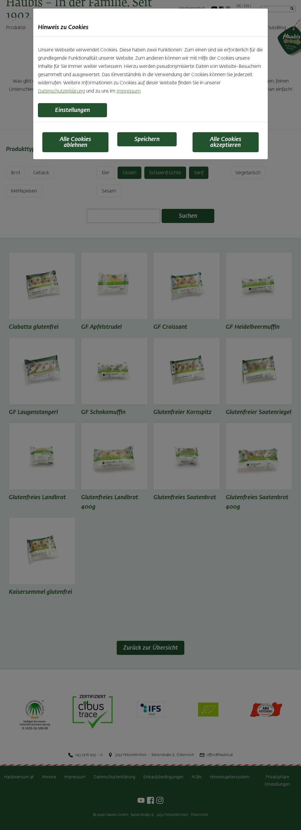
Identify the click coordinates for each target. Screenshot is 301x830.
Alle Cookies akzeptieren (225, 142)
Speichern (147, 139)
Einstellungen (72, 110)
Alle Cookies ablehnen (75, 142)
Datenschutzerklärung (61, 91)
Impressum (128, 91)
